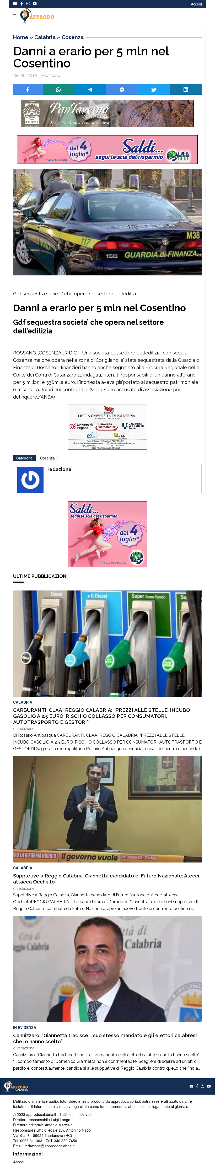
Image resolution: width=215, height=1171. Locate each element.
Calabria (45, 37)
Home (20, 37)
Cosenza (73, 37)
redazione (25, 728)
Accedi (196, 4)
